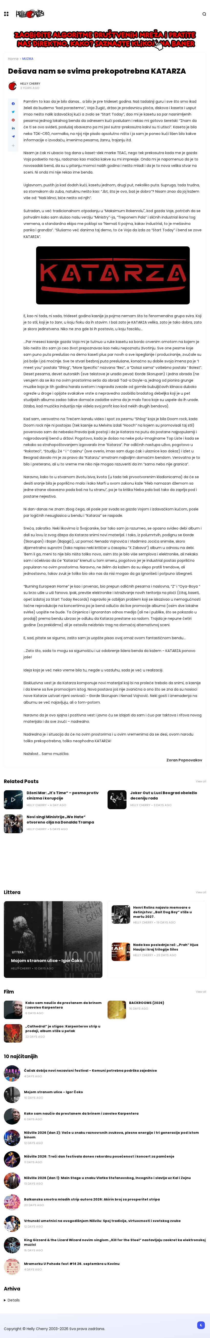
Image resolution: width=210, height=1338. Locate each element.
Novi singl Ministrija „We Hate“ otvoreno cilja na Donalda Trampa (60, 819)
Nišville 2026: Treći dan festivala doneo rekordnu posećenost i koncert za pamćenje (99, 1156)
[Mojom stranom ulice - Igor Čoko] (53, 939)
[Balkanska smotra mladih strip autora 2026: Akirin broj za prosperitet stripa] (12, 1202)
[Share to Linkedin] (13, 128)
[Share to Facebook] (13, 103)
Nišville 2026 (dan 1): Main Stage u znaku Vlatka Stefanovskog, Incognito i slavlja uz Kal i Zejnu (107, 1178)
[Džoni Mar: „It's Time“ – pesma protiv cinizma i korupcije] (13, 799)
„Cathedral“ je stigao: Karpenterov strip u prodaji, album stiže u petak (62, 1028)
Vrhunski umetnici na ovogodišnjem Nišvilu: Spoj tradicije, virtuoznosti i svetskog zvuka (102, 1221)
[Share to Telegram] (13, 136)
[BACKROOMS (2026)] (117, 1010)
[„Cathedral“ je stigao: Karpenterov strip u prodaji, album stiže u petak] (13, 1033)
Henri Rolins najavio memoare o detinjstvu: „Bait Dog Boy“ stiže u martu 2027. (162, 912)
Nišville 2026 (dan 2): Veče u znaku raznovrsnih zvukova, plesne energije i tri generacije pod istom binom (111, 1134)
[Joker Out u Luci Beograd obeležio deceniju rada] (117, 799)
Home (13, 58)
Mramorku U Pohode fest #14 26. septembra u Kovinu (72, 1264)
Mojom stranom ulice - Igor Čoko (46, 961)
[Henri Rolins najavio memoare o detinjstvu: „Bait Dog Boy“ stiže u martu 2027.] (121, 914)
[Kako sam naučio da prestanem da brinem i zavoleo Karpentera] (13, 1010)
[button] (13, 145)
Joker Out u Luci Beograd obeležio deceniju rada (163, 795)
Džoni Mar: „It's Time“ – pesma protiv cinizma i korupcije (63, 795)
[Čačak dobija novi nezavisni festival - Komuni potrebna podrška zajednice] (12, 1073)
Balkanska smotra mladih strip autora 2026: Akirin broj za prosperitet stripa (92, 1199)
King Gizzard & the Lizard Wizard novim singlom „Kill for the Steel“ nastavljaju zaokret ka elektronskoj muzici (115, 1242)
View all (201, 781)
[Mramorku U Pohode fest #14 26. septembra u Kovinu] (12, 1267)
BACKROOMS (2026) (146, 1003)
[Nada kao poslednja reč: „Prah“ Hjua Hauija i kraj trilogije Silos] (121, 952)
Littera (18, 952)
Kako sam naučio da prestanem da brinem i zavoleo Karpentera (63, 1005)
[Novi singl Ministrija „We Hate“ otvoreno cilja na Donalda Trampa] (13, 823)
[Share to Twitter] (13, 111)
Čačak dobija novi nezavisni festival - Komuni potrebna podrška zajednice (90, 1070)
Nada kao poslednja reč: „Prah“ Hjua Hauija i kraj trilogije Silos (165, 947)
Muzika (27, 59)
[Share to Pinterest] (13, 120)
